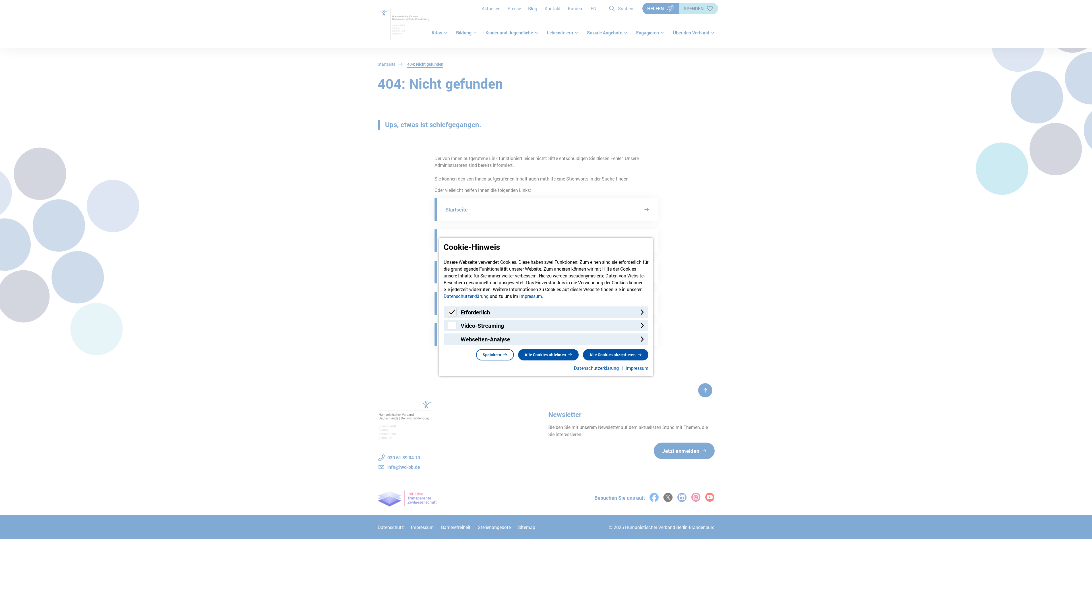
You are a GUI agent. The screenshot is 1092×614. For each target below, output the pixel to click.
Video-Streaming (482, 325)
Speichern (492, 354)
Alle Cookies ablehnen (545, 354)
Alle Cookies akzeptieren (613, 354)
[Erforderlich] (452, 315)
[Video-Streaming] (452, 328)
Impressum (530, 296)
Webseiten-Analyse (485, 339)
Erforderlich (475, 312)
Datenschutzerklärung (466, 296)
